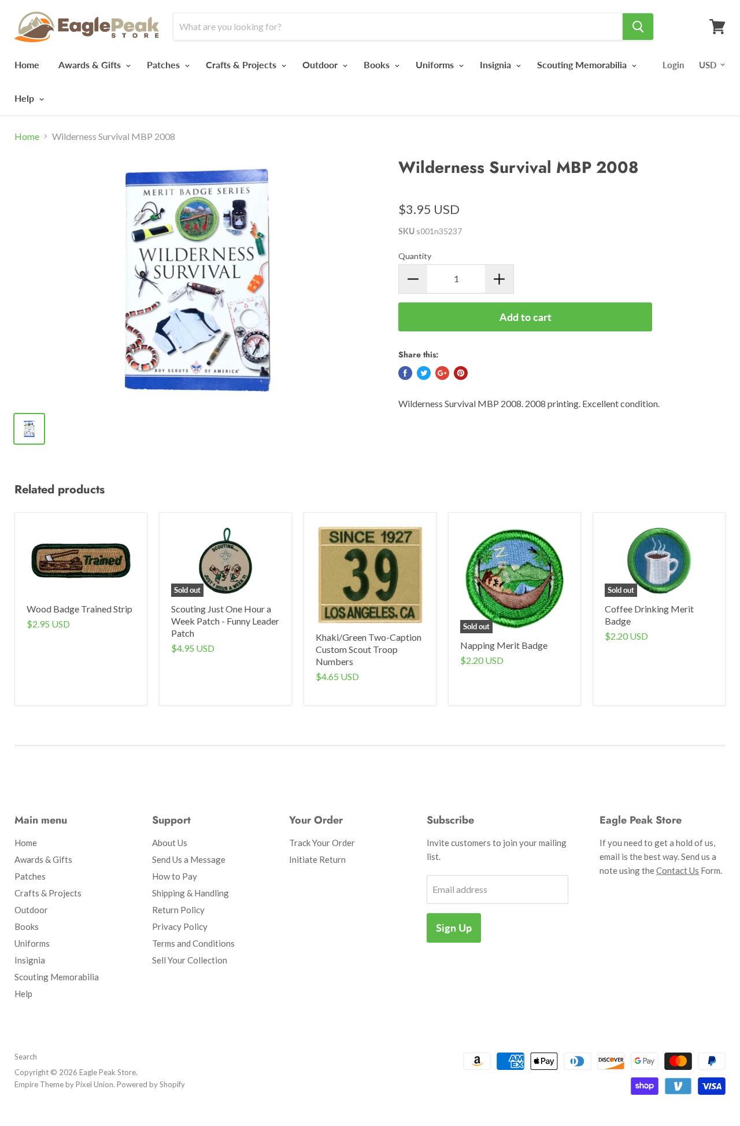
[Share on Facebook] (405, 373)
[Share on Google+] (442, 373)
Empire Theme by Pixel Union (63, 1084)
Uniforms (436, 64)
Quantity (414, 256)
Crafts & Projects (242, 64)
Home (26, 64)
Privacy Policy (180, 926)
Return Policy (178, 910)
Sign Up (454, 927)
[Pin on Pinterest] (461, 373)
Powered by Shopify (151, 1084)
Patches (164, 64)
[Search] (638, 26)
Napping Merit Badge (503, 645)
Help (25, 98)
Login (673, 65)
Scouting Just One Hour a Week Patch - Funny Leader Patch (225, 620)
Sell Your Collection (189, 960)
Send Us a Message (188, 859)
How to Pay (174, 876)
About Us (169, 842)
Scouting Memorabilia (583, 64)
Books (378, 64)
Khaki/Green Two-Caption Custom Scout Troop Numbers (368, 649)
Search (25, 1056)
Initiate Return (317, 859)
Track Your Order (322, 842)
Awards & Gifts (90, 64)
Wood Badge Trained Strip (79, 608)
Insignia (496, 64)
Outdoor (321, 64)
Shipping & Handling (190, 893)
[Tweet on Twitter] (424, 373)
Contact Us (677, 870)
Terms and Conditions (193, 943)
